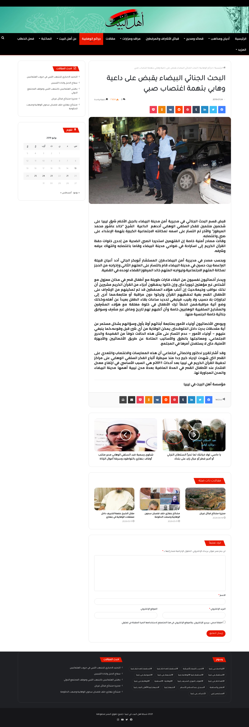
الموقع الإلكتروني (149, 609)
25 (35, 176)
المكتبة (46, 38)
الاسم (222, 595)
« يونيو (76, 193)
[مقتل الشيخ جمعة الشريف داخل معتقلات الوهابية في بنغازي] (114, 499)
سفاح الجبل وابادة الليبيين (64, 83)
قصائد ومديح (194, 38)
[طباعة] (123, 399)
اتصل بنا (201, 3)
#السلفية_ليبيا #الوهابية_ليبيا (190, 675)
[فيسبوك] (221, 109)
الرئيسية (240, 38)
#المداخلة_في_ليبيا (216, 681)
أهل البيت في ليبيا (211, 211)
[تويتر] (213, 109)
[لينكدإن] (204, 109)
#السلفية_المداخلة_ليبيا (167, 669)
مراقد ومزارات (131, 38)
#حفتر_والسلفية (217, 687)
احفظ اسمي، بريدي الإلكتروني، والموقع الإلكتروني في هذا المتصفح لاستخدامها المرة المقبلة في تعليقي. (172, 623)
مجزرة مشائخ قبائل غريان (212, 513)
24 (43, 176)
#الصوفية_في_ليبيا (144, 675)
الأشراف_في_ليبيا (198, 694)
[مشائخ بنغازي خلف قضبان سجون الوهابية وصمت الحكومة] (160, 499)
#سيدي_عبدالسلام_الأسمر (192, 687)
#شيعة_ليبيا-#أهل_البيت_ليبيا (146, 687)
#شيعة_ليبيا (169, 687)
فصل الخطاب (25, 38)
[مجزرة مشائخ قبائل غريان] (205, 499)
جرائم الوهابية (91, 38)
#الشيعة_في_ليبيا (165, 675)
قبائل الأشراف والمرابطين (162, 38)
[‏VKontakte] (170, 109)
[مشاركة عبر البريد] (131, 399)
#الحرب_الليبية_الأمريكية (193, 669)
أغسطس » (66, 193)
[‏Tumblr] (196, 109)
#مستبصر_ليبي (217, 694)
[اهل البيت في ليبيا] (124, 19)
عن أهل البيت (68, 38)
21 (67, 176)
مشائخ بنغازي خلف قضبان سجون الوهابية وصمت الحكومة (90, 692)
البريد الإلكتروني (217, 609)
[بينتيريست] (187, 109)
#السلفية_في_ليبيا (216, 675)
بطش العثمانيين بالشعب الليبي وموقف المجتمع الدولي (92, 680)
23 (51, 176)
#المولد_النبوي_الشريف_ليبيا (190, 681)
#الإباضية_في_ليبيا (216, 669)
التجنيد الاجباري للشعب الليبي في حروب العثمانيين (52, 77)
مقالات (110, 38)
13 (75, 169)
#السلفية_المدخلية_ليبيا (141, 669)
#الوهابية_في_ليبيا (141, 681)
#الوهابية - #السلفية (163, 681)
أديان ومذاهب (220, 38)
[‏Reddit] (179, 109)
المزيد (242, 49)
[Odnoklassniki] (162, 109)
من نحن (213, 3)
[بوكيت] (153, 109)
